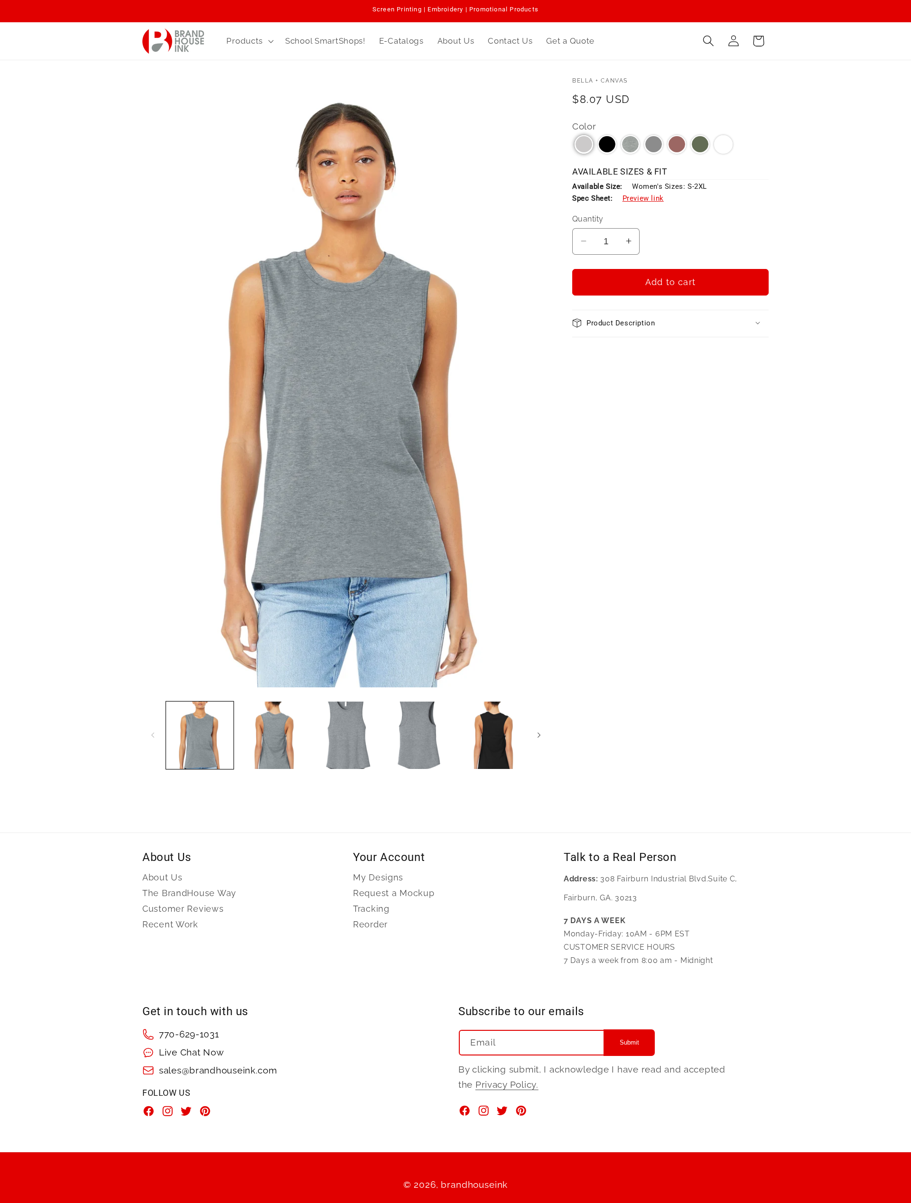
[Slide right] (539, 735)
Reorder (370, 924)
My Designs (378, 877)
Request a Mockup (394, 893)
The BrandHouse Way (189, 893)
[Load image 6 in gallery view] (492, 735)
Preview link (643, 198)
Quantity (588, 218)
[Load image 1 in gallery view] (199, 735)
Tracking (371, 909)
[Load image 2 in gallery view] (273, 735)
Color (584, 125)
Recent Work (170, 924)
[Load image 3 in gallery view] (346, 735)
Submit (629, 1042)
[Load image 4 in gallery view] (419, 735)
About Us (162, 877)
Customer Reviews (183, 909)
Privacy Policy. (507, 1084)
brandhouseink (474, 1184)
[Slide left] (152, 735)
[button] (249, 41)
